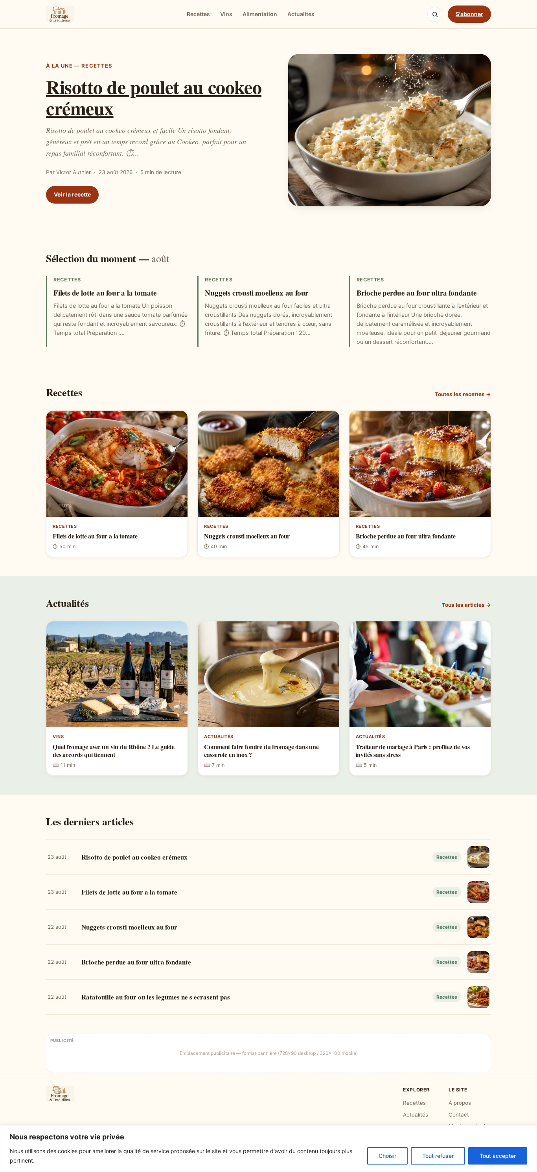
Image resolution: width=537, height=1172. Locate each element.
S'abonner (469, 14)
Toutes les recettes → (463, 394)
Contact (459, 1114)
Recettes (198, 14)
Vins (226, 14)
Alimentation (260, 14)
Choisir (387, 1155)
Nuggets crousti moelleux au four (256, 292)
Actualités (300, 14)
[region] (268, 1148)
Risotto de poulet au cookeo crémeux (153, 97)
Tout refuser (438, 1155)
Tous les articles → (466, 605)
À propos (460, 1103)
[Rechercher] (434, 14)
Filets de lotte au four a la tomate (104, 292)
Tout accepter (498, 1155)
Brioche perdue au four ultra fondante (416, 292)
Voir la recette (72, 194)
